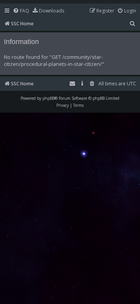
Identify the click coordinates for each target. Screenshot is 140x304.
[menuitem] (21, 11)
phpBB (48, 98)
